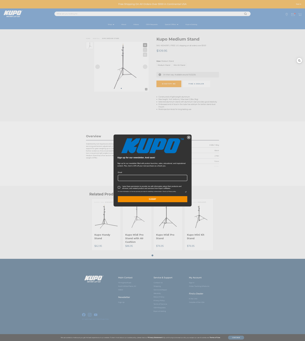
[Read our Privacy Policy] (185, 191)
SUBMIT (152, 199)
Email (120, 172)
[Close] (189, 137)
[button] (299, 60)
